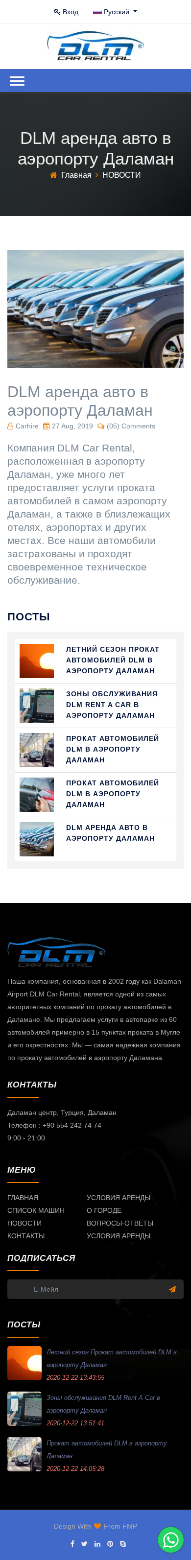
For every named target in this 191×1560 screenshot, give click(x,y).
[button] (17, 81)
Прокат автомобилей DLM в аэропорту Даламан (112, 749)
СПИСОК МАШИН (36, 1210)
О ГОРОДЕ (104, 1210)
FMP (129, 1526)
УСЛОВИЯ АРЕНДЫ (118, 1198)
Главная (76, 175)
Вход (70, 12)
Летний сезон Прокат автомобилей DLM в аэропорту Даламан (113, 660)
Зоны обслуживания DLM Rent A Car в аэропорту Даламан (112, 704)
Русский (117, 12)
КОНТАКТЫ (26, 1236)
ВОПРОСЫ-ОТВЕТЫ (120, 1223)
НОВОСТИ (24, 1223)
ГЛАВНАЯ (22, 1198)
